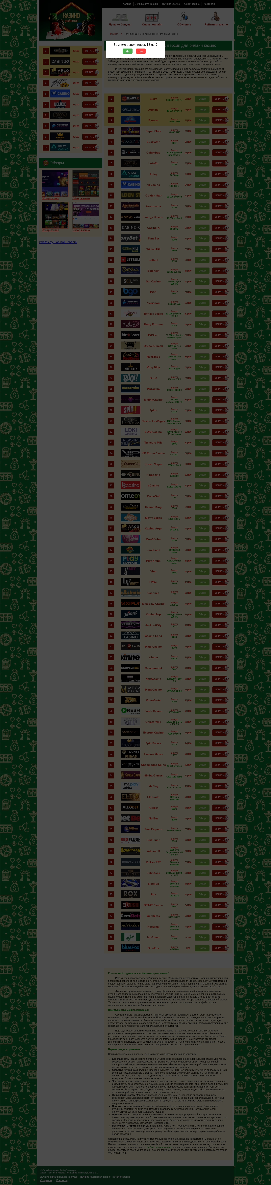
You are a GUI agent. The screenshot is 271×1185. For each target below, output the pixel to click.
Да (127, 51)
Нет (140, 51)
